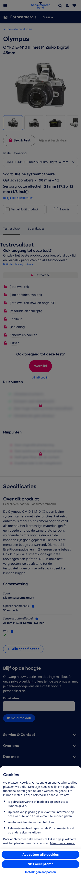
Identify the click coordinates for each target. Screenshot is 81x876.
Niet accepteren (40, 864)
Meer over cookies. (62, 843)
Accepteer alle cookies (40, 855)
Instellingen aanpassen (40, 872)
